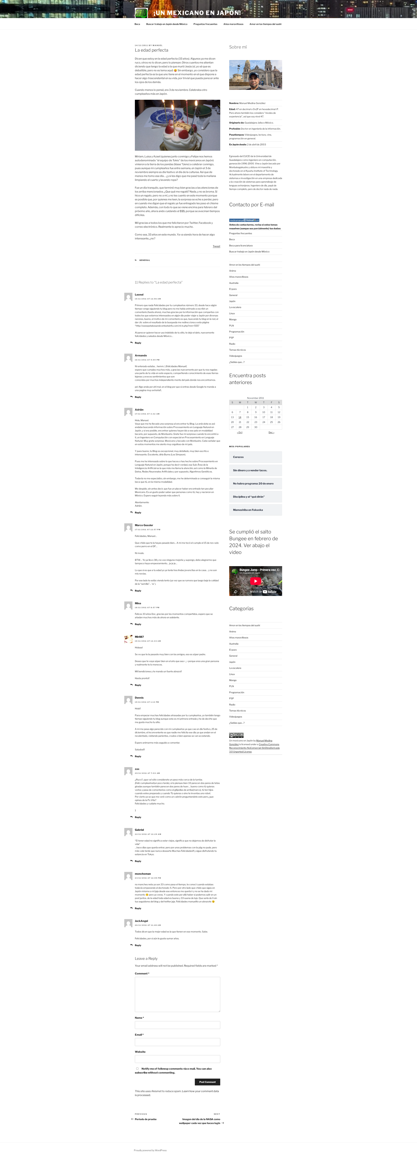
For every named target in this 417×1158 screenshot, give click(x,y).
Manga (233, 319)
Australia (233, 283)
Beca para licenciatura (241, 245)
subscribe (141, 1072)
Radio (232, 343)
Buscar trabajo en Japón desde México (166, 24)
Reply (138, 342)
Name (139, 1017)
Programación (236, 331)
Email (139, 1034)
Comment (142, 973)
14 (240, 417)
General (145, 260)
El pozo (233, 289)
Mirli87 (139, 636)
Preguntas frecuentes (205, 24)
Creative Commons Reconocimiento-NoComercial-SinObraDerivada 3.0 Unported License (254, 748)
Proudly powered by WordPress (150, 1150)
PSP (231, 337)
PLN (231, 325)
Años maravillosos (233, 24)
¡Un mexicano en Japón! (197, 12)
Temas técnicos (237, 349)
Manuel (158, 45)
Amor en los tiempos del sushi (265, 24)
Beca (137, 24)
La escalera (235, 307)
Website (140, 1051)
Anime (232, 270)
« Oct (239, 432)
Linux (232, 313)
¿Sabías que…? (236, 362)
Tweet (216, 246)
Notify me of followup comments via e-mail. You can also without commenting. (173, 1070)
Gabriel (139, 829)
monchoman (143, 873)
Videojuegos (235, 355)
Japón (232, 301)
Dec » (271, 432)
